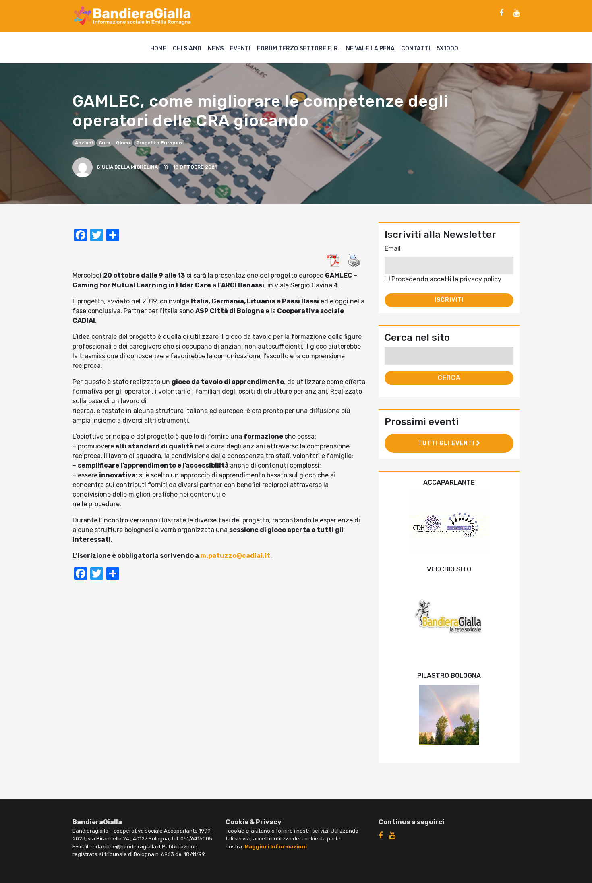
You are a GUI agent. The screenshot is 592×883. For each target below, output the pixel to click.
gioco (123, 143)
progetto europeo (159, 143)
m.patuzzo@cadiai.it (235, 555)
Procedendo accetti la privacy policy (445, 279)
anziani (84, 143)
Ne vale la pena (370, 48)
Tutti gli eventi (447, 443)
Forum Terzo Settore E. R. (298, 48)
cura (104, 143)
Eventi (240, 48)
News (216, 48)
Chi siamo (187, 48)
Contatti (415, 48)
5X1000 (447, 48)
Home (158, 48)
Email (393, 248)
